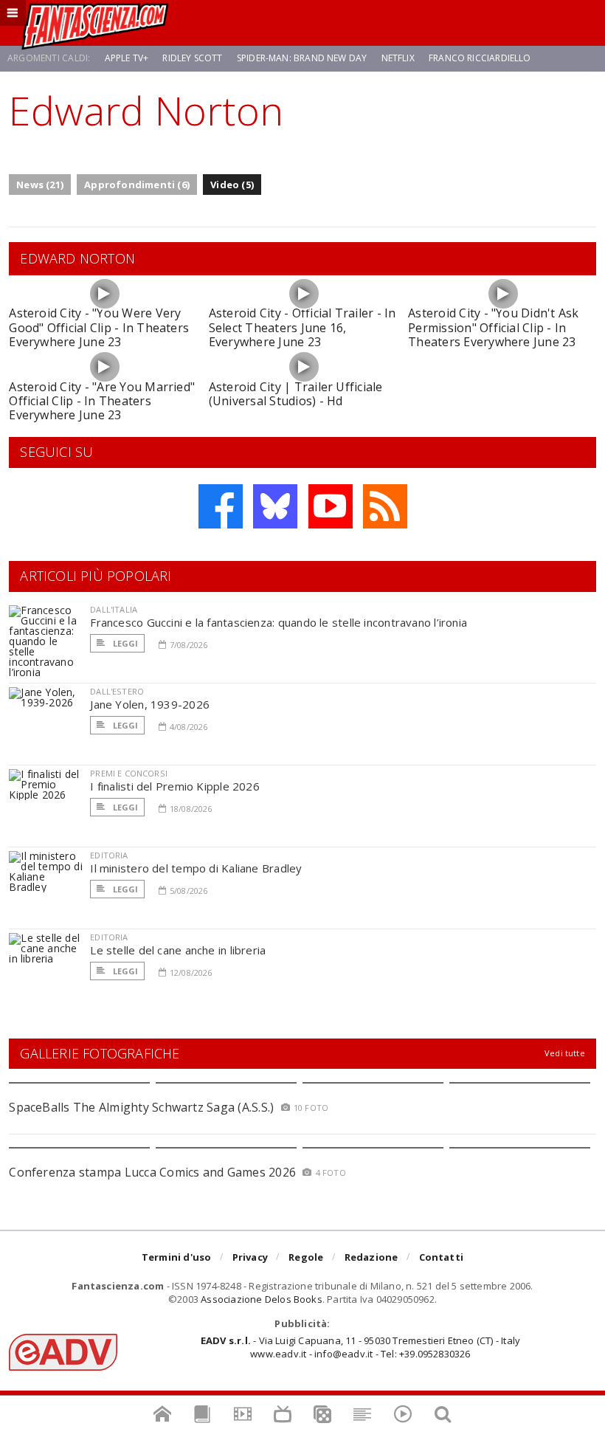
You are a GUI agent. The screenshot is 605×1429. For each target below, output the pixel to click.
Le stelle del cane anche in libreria (178, 950)
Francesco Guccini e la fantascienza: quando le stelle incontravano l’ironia (278, 622)
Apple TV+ (127, 58)
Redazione (371, 1257)
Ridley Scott (192, 58)
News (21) (39, 184)
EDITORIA (109, 855)
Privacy (250, 1257)
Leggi (124, 643)
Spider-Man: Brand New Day (302, 58)
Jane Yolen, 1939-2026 (150, 704)
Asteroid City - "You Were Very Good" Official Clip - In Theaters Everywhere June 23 (99, 327)
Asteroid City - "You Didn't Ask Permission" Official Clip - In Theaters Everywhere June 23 (493, 327)
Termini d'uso (177, 1257)
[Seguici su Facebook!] (221, 506)
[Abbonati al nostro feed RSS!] (385, 506)
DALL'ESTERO (117, 691)
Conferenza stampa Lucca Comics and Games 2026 (152, 1172)
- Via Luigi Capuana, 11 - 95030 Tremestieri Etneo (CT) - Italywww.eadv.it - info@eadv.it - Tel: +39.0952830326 (360, 1347)
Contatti (441, 1257)
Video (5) (232, 184)
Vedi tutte (564, 1052)
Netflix (398, 58)
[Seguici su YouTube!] (330, 506)
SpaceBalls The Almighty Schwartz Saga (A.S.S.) (141, 1107)
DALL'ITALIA (113, 609)
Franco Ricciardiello (480, 58)
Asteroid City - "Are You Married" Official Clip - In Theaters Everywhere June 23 (102, 401)
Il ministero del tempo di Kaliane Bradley (196, 868)
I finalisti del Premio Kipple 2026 (175, 786)
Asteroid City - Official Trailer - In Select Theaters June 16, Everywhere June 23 (302, 327)
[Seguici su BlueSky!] (275, 506)
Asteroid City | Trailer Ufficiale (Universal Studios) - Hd (296, 394)
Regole (305, 1257)
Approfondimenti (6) (137, 184)
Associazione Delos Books (261, 1299)
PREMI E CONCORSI (128, 773)
